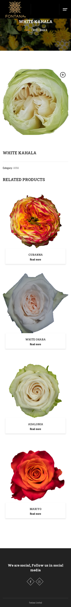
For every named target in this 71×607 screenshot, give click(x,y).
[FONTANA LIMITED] (15, 9)
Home (26, 30)
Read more (35, 259)
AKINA (16, 168)
